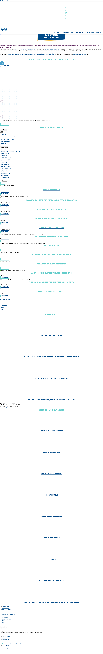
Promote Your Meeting (51, 473)
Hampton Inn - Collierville (51, 291)
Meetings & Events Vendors (51, 581)
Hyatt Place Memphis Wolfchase (51, 218)
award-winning (18, 49)
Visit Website (4, 193)
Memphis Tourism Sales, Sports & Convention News (51, 400)
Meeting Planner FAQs (51, 516)
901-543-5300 (21, 634)
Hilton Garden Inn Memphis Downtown (51, 255)
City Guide (51, 559)
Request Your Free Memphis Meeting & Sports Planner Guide (51, 602)
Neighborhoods (4, 147)
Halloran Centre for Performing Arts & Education (51, 200)
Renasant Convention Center (30, 49)
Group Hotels (51, 495)
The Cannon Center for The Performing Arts (51, 282)
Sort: (1, 181)
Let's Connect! (3, 407)
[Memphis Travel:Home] (4, 31)
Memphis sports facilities (79, 54)
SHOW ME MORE (5, 124)
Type (1, 131)
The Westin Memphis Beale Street (51, 237)
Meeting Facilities (51, 452)
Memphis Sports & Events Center (53, 49)
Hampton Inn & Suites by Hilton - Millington (51, 273)
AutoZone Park (51, 246)
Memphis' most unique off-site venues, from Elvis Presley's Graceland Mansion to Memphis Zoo (30, 54)
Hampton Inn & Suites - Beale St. (51, 209)
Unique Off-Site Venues (51, 335)
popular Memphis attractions (58, 53)
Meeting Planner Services (51, 431)
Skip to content (4, 0)
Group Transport (51, 538)
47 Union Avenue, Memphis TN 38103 (9, 634)
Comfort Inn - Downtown (51, 227)
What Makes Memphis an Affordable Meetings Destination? (51, 357)
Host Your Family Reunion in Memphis (51, 378)
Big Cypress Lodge (51, 190)
